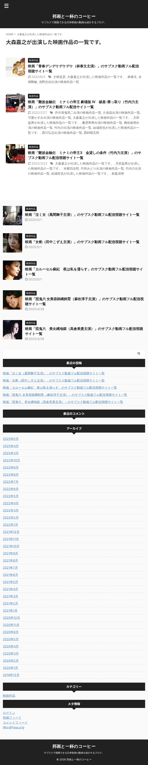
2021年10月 (11, 546)
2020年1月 (10, 668)
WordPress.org (13, 727)
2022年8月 (11, 474)
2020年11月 (11, 625)
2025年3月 (11, 453)
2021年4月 (10, 589)
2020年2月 (11, 661)
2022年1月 (10, 525)
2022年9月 (11, 467)
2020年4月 (11, 646)
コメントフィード (15, 722)
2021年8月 (10, 560)
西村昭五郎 (91, 133)
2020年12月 (11, 618)
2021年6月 (10, 575)
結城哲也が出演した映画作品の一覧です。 (80, 173)
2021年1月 (10, 610)
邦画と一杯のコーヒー (74, 16)
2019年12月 (11, 675)
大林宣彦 (59, 77)
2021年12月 (11, 532)
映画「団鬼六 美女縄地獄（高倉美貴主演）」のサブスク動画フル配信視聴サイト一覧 (63, 402)
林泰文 (132, 77)
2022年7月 (10, 482)
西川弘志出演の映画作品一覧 (62, 133)
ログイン (9, 713)
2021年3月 (10, 596)
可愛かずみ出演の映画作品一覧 (49, 118)
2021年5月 (10, 582)
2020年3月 (11, 653)
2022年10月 (11, 460)
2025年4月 (11, 446)
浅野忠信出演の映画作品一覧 (59, 82)
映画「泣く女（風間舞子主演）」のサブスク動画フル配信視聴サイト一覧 (82, 215)
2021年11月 (11, 539)
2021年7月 (10, 567)
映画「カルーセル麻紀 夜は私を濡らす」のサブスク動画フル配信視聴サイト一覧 (60, 387)
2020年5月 (11, 639)
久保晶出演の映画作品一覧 (121, 112)
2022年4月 (11, 503)
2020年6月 (11, 632)
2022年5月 (11, 496)
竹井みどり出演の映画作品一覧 (102, 168)
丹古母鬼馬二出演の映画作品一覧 (78, 112)
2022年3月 (11, 510)
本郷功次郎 (71, 168)
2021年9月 (10, 553)
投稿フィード (12, 718)
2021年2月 (10, 603)
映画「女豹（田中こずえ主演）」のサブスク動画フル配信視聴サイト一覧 (82, 242)
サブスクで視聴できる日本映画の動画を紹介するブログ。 (74, 752)
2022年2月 (11, 517)
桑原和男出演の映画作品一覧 (102, 123)
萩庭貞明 (118, 173)
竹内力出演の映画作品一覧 (72, 128)
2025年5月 (11, 439)
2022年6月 (11, 489)
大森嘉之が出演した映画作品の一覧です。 (96, 77)
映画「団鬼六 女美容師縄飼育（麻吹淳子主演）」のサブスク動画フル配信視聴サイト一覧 (65, 395)
